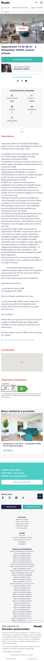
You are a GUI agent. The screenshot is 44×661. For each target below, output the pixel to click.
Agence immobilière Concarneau (22, 573)
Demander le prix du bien (22, 59)
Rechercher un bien (22, 526)
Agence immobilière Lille (22, 588)
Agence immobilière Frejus (22, 577)
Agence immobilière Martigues (22, 594)
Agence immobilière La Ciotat (22, 581)
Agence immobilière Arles (22, 553)
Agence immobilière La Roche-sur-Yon (22, 583)
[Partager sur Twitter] (22, 81)
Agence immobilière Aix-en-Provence (22, 551)
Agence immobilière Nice (22, 603)
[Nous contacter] (26, 81)
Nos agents (22, 542)
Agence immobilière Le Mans (22, 586)
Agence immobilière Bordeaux (22, 562)
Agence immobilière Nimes (22, 605)
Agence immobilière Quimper (22, 614)
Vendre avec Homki (22, 519)
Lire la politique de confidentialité (11, 651)
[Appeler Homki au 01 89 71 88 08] (36, 2)
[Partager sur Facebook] (18, 81)
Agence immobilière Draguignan (22, 575)
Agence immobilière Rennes (22, 616)
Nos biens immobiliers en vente (22, 537)
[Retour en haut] (40, 496)
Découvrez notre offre (22, 482)
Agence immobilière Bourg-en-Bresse (22, 564)
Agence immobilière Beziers (22, 557)
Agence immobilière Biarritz (22, 560)
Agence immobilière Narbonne (22, 601)
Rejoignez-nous (11, 506)
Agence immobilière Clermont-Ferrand (22, 570)
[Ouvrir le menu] (41, 3)
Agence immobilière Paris (22, 609)
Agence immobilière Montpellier (22, 596)
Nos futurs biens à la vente (22, 539)
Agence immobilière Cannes (22, 568)
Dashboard (22, 544)
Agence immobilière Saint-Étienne (22, 620)
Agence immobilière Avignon (22, 555)
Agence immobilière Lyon (22, 590)
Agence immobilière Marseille (22, 592)
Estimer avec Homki (22, 521)
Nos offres (22, 535)
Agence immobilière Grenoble (22, 579)
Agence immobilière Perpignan (22, 611)
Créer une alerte (22, 528)
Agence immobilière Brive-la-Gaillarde (22, 566)
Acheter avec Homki (22, 523)
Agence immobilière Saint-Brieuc (22, 618)
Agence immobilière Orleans (22, 607)
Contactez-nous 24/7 (33, 506)
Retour (6, 12)
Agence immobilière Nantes (22, 598)
